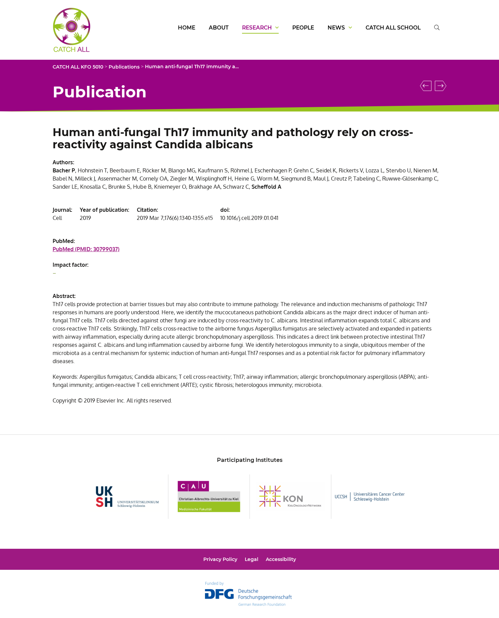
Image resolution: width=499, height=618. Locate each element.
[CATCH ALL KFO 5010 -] (72, 48)
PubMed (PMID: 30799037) (86, 249)
